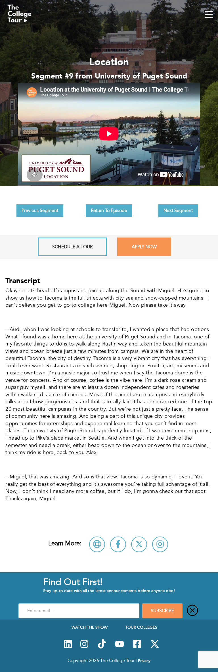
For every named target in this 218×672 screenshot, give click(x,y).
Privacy (144, 660)
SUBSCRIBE (162, 611)
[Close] (192, 611)
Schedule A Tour (72, 247)
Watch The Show (90, 627)
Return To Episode (109, 210)
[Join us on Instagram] (84, 647)
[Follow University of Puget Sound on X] (139, 544)
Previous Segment (40, 210)
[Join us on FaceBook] (137, 647)
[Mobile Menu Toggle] (209, 15)
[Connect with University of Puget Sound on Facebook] (118, 544)
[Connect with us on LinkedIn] (68, 647)
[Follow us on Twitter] (155, 647)
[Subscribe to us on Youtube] (119, 647)
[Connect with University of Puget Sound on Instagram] (160, 544)
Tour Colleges (141, 627)
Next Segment (178, 210)
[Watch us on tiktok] (102, 647)
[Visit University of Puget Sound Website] (97, 544)
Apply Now (144, 247)
